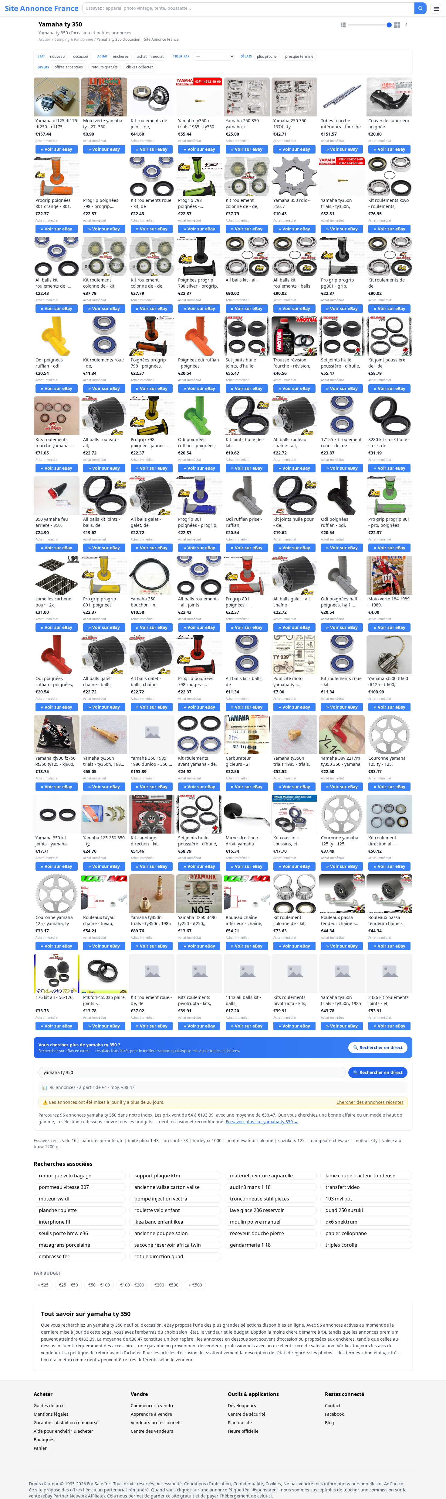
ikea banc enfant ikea (158, 1221)
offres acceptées (69, 67)
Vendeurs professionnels (156, 1422)
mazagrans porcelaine (64, 1245)
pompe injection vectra (160, 1198)
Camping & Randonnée (73, 39)
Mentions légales (51, 1414)
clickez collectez (139, 67)
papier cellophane (346, 1233)
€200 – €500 (166, 1285)
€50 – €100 (99, 1285)
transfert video (343, 1187)
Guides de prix (48, 1405)
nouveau (57, 56)
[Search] (420, 8)
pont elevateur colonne (249, 1140)
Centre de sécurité (246, 1414)
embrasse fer (54, 1256)
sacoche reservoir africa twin (167, 1245)
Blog (329, 1422)
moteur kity (365, 1140)
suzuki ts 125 (291, 1140)
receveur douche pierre (257, 1233)
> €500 (195, 1285)
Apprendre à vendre (151, 1414)
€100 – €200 (132, 1285)
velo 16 (69, 1140)
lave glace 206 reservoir (257, 1210)
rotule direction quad (158, 1256)
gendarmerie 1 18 (250, 1245)
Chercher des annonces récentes (370, 1102)
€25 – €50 (68, 1285)
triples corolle (341, 1245)
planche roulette (58, 1210)
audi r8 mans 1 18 (250, 1187)
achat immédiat (150, 56)
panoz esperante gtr (102, 1140)
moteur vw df (54, 1198)
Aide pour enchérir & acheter (63, 1431)
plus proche (267, 56)
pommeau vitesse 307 (64, 1187)
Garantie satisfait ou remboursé (66, 1422)
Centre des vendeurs (152, 1431)
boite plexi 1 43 (143, 1140)
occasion (80, 56)
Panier (40, 1448)
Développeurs (242, 1405)
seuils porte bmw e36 (63, 1233)
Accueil (45, 39)
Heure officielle (243, 1431)
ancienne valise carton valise (167, 1187)
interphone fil (54, 1221)
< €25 (43, 1285)
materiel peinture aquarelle (261, 1175)
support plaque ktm (157, 1175)
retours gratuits (104, 67)
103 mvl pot (339, 1198)
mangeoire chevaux (329, 1140)
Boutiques (44, 1439)
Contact (332, 1405)
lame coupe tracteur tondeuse (360, 1175)
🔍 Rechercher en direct (378, 1072)
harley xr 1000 (207, 1140)
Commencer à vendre (152, 1405)
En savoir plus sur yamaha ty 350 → (262, 1121)
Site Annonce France (42, 8)
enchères (121, 56)
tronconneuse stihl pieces (259, 1198)
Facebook (334, 1414)
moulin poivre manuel (255, 1221)
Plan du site (240, 1422)
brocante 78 (176, 1140)
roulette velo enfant (157, 1210)
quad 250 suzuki (344, 1210)
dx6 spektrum (341, 1221)
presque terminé (299, 56)
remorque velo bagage (65, 1175)
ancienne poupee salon (161, 1233)
